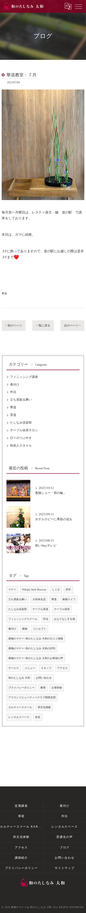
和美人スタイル (21, 445)
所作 (68, 589)
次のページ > (72, 325)
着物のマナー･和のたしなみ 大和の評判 (31, 648)
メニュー (30, 668)
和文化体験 (44, 707)
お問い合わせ (44, 678)
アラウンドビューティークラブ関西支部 (32, 697)
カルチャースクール (20, 707)
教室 (43, 687)
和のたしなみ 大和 (19, 678)
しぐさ (56, 589)
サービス (13, 668)
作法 (13, 392)
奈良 (37, 717)
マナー (12, 589)
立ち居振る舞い (21, 399)
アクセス (62, 668)
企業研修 (56, 687)
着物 (24, 628)
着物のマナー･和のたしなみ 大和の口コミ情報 (35, 638)
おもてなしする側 (64, 619)
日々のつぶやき (21, 438)
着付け (14, 384)
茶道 (13, 415)
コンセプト (39, 628)
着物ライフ (68, 599)
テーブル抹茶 (62, 609)
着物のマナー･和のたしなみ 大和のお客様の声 (35, 658)
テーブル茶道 (40, 609)
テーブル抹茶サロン (24, 430)
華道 (4, 293)
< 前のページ (13, 325)
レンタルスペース (18, 717)
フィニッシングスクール (22, 619)
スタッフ (46, 668)
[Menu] (78, 6)
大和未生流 (39, 599)
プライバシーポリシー (21, 687)
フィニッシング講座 (24, 377)
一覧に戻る (43, 325)
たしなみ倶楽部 (21, 422)
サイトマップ (65, 868)
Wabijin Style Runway (34, 589)
